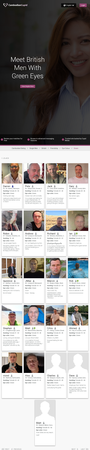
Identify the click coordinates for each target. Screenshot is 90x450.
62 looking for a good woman (78, 245)
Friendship (54, 148)
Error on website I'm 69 (76, 290)
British (44, 148)
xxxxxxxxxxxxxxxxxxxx (76, 293)
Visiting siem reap (8, 196)
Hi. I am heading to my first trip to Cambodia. (34, 243)
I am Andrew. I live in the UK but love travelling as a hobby (33, 247)
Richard (51, 233)
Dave (72, 375)
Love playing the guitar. (54, 387)
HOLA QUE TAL (52, 290)
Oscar (27, 290)
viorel (6, 375)
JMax (28, 281)
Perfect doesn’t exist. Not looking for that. (56, 385)
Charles (51, 375)
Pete (27, 186)
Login (83, 5)
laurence (7, 281)
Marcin (51, 281)
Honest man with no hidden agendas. (34, 196)
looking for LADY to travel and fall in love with (12, 290)
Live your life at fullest (32, 338)
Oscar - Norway (30, 293)
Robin (6, 233)
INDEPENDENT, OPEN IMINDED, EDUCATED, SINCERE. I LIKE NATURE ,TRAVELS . (55, 295)
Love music (72, 198)
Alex (27, 375)
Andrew (29, 233)
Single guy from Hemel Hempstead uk (78, 385)
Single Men (34, 148)
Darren (6, 186)
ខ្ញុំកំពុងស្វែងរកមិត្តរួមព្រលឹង (54, 243)
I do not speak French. (10, 243)
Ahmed (73, 328)
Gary (71, 186)
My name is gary (74, 196)
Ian (70, 233)
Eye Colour (66, 148)
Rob (71, 281)
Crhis (50, 328)
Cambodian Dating (19, 148)
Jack (49, 186)
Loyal (37, 435)
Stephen (7, 328)
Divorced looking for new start (54, 341)
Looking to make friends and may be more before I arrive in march (12, 200)
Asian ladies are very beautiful (45, 432)
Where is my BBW (52, 338)
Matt (27, 328)
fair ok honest (7, 293)
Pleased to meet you (75, 243)
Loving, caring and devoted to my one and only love (12, 338)
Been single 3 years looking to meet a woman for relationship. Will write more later (77, 390)
